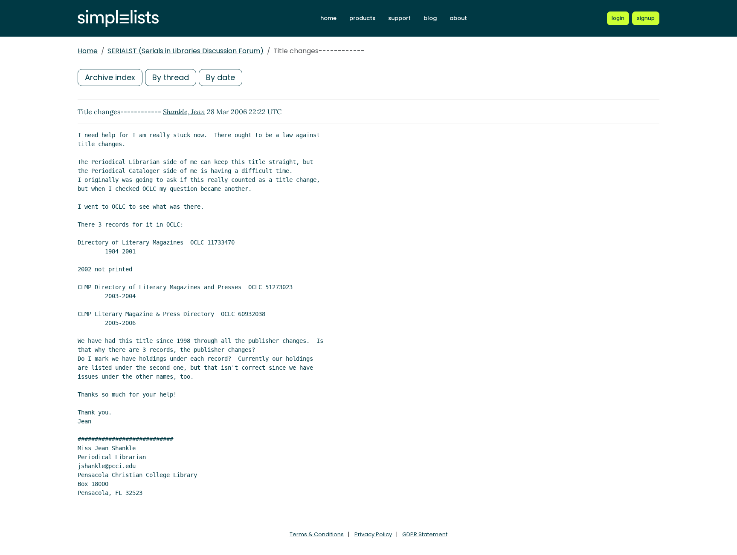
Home (88, 51)
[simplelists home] (118, 18)
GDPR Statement (424, 534)
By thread (170, 77)
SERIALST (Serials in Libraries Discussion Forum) (185, 51)
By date (220, 77)
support (399, 18)
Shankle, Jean (184, 111)
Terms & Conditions (317, 534)
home (328, 18)
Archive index (110, 77)
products (362, 18)
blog (430, 18)
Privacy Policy (373, 534)
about (458, 18)
